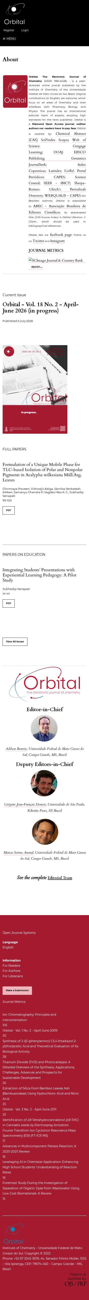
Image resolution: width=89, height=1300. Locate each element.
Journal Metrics (14, 1001)
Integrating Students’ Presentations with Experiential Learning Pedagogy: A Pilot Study (39, 575)
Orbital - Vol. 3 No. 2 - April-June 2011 (29, 1109)
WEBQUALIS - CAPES (62, 195)
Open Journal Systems (19, 932)
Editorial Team (60, 878)
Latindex (55, 170)
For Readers (11, 965)
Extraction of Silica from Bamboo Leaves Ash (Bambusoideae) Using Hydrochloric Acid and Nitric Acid (41, 1094)
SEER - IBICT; (57, 183)
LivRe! (69, 170)
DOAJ (58, 152)
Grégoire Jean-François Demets (25, 804)
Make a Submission (17, 990)
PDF (8, 510)
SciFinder (48, 140)
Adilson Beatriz (16, 748)
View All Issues (15, 641)
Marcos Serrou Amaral (18, 852)
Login (25, 30)
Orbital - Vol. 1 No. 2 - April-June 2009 (30, 1030)
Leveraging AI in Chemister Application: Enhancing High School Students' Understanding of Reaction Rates (40, 1167)
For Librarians (13, 976)
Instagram (57, 241)
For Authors (11, 970)
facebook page (61, 234)
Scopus (64, 140)
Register (8, 30)
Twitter (38, 241)
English (8, 947)
